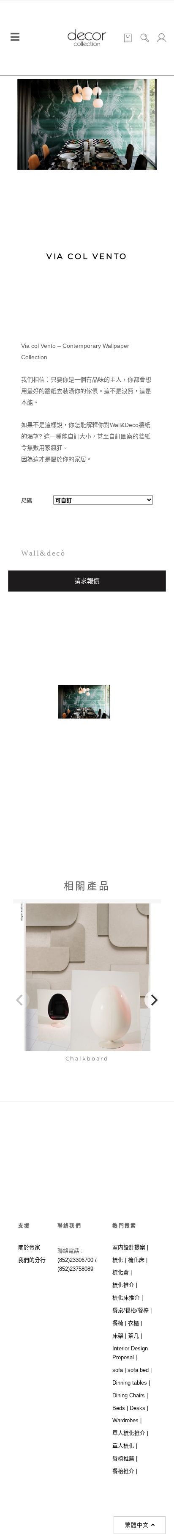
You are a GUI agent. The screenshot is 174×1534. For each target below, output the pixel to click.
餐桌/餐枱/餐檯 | (132, 1310)
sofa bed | (140, 1370)
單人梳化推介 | (130, 1433)
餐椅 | (119, 1323)
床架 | (119, 1336)
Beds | (120, 1408)
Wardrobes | (126, 1420)
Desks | (139, 1408)
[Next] (153, 1000)
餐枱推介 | (124, 1471)
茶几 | (135, 1336)
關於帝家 (29, 1247)
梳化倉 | (122, 1272)
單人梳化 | (124, 1446)
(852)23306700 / (77, 1260)
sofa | (119, 1370)
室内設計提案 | (130, 1247)
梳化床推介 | (127, 1297)
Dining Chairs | (130, 1395)
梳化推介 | (124, 1285)
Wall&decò (43, 553)
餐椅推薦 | (124, 1458)
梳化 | (119, 1260)
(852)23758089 (76, 1269)
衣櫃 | (135, 1323)
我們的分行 (32, 1260)
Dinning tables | (131, 1383)
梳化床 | (137, 1260)
